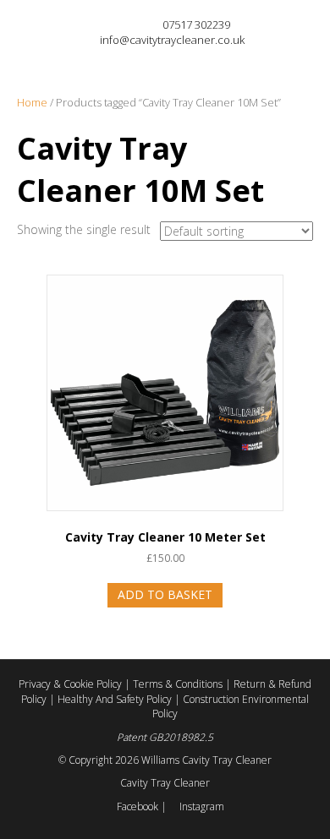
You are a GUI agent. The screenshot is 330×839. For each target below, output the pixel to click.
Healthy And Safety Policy (116, 699)
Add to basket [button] (165, 594)
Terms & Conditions (179, 684)
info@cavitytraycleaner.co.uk (172, 39)
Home (32, 102)
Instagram (200, 806)
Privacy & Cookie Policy (71, 684)
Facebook (137, 806)
